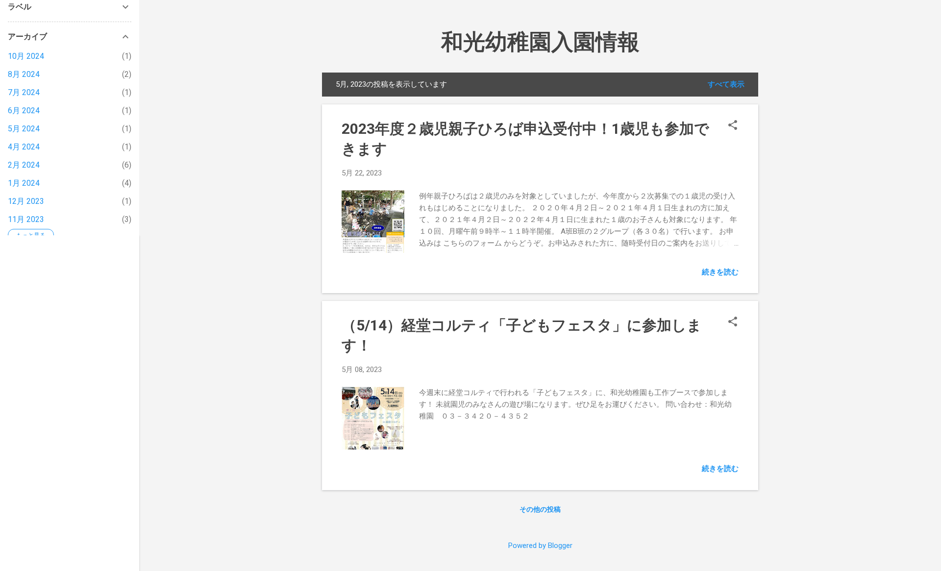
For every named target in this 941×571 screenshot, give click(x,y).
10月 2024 (26, 56)
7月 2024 (24, 92)
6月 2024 (24, 110)
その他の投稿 (540, 509)
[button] (733, 126)
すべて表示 (726, 84)
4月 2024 (24, 146)
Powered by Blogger (540, 545)
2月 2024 (24, 165)
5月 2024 (24, 128)
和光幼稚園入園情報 (540, 42)
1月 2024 (24, 183)
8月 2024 (24, 74)
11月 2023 (26, 219)
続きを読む (720, 272)
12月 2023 (26, 201)
